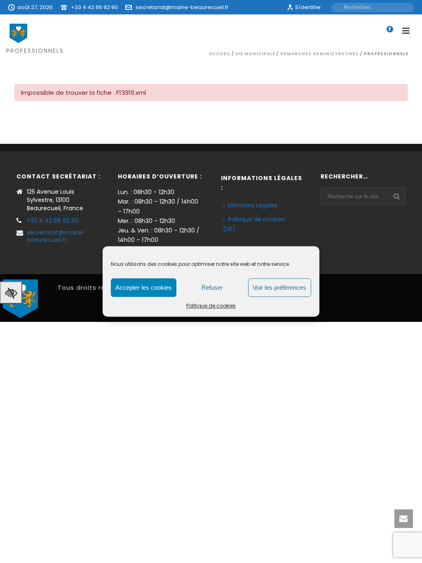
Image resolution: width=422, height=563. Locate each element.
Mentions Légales (252, 205)
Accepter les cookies (143, 287)
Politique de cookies (211, 305)
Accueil (219, 54)
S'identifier (308, 7)
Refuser (212, 287)
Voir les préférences (279, 287)
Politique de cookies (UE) (254, 224)
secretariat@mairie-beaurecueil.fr (182, 7)
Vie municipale (255, 54)
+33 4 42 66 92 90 (94, 7)
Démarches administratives (319, 54)
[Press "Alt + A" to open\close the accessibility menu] (11, 293)
